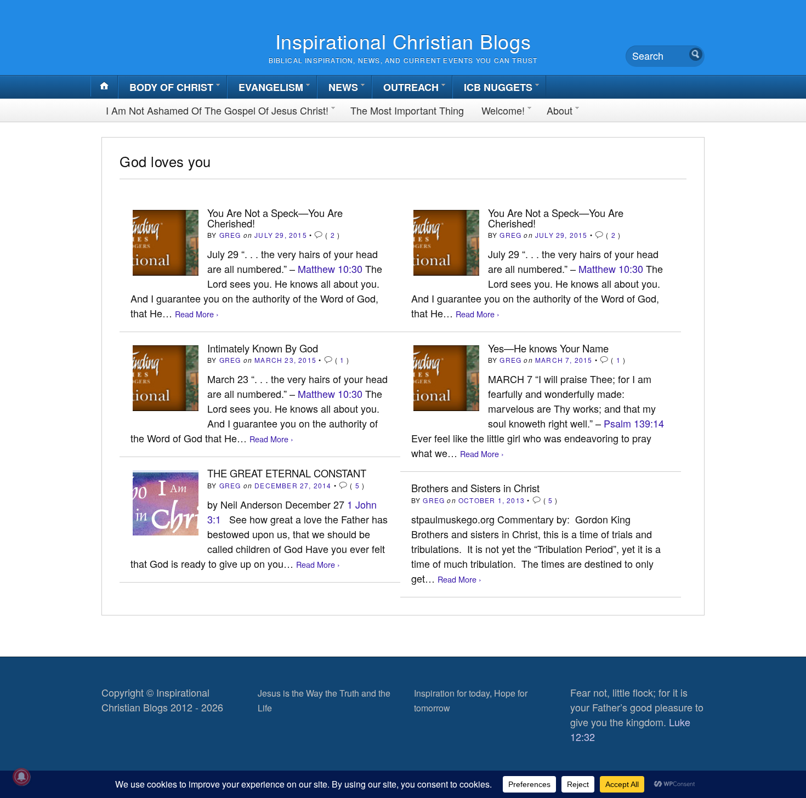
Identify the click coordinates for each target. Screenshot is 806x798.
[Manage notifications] (21, 776)
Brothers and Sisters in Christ (475, 488)
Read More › (197, 314)
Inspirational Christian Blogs (403, 41)
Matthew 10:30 (330, 268)
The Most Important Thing (407, 110)
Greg (230, 235)
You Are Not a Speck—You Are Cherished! (275, 218)
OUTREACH (411, 87)
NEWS (343, 87)
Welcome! (503, 110)
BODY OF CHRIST (171, 87)
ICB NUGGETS (498, 87)
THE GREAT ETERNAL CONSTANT (286, 473)
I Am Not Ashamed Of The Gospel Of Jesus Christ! (217, 110)
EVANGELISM (271, 87)
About (559, 110)
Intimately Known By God (262, 348)
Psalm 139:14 (634, 423)
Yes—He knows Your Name (548, 348)
